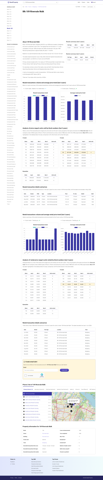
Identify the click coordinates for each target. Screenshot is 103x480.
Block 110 (9, 31)
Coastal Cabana (55, 468)
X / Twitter (12, 464)
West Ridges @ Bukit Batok (37, 472)
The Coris (9, 201)
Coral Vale (9, 129)
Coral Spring (9, 126)
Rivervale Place (10, 194)
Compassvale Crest (11, 93)
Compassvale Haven (11, 100)
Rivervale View (10, 199)
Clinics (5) (77, 389)
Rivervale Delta (10, 178)
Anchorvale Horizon (11, 60)
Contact (20, 477)
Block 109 (10, 28)
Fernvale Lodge (10, 152)
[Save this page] (83, 7)
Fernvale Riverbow (11, 161)
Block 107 (9, 23)
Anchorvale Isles (10, 63)
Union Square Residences (57, 466)
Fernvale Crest (10, 138)
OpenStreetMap (92, 420)
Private (83, 2)
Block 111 (9, 33)
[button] (74, 405)
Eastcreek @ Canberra (36, 461)
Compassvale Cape (11, 89)
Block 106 (9, 21)
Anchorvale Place (11, 68)
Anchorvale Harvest (11, 58)
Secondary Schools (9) (39, 389)
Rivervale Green (10, 187)
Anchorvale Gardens (11, 53)
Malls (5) (72, 389)
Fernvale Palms (10, 154)
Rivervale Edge (10, 180)
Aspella (8, 75)
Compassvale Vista (11, 124)
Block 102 (9, 11)
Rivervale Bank (10, 176)
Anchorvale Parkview (11, 65)
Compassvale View (11, 122)
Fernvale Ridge (10, 159)
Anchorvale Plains (11, 70)
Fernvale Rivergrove (11, 164)
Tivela (8, 204)
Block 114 (9, 38)
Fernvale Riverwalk (11, 166)
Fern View (9, 133)
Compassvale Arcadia (11, 82)
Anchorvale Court (11, 46)
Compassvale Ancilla (11, 79)
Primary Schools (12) (28, 389)
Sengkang (44, 442)
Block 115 (9, 40)
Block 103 (9, 14)
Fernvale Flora (10, 140)
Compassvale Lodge (11, 105)
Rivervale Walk (45, 433)
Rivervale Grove (10, 190)
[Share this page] (77, 7)
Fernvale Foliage (10, 143)
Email (24, 367)
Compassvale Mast (11, 107)
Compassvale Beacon (11, 84)
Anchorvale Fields (11, 51)
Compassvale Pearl (11, 112)
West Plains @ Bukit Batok (37, 466)
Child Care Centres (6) (50, 389)
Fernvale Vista (10, 168)
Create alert (64, 370)
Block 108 (9, 25)
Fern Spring (9, 131)
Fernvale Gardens (11, 145)
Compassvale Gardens (12, 96)
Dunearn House (55, 464)
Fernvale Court (10, 136)
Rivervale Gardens (11, 183)
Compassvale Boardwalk (12, 86)
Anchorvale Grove (11, 56)
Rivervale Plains (10, 197)
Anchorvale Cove (10, 49)
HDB (79, 2)
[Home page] (23, 6)
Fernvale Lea (9, 150)
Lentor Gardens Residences (58, 461)
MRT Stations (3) (93, 389)
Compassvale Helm (11, 103)
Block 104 (9, 16)
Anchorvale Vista (10, 72)
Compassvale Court (11, 91)
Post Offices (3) (84, 389)
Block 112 (9, 35)
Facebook (12, 461)
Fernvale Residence (11, 157)
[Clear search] (57, 2)
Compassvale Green (11, 98)
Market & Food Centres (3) (62, 389)
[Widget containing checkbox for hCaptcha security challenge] (34, 375)
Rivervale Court (45, 436)
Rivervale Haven (10, 192)
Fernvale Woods (10, 171)
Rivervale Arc (10, 173)
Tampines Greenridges (36, 470)
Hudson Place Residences (57, 470)
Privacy (12, 477)
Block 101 (9, 9)
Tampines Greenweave (36, 464)
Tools (88, 2)
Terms (16, 477)
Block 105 (9, 18)
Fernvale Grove (10, 147)
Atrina (8, 77)
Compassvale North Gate (12, 110)
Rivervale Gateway (11, 185)
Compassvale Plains (11, 117)
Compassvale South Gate (12, 119)
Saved (94, 2)
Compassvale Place (11, 114)
